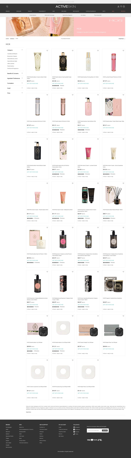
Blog (20, 438)
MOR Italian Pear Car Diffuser (110, 342)
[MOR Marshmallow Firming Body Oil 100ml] (88, 62)
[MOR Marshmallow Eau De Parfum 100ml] (37, 239)
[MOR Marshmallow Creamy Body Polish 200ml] (37, 62)
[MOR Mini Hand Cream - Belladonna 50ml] (63, 195)
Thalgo (7, 438)
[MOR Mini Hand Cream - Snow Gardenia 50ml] (113, 151)
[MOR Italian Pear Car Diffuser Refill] (88, 372)
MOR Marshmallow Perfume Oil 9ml (61, 121)
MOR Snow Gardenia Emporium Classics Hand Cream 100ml (87, 298)
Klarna (41, 434)
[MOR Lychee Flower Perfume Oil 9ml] (113, 62)
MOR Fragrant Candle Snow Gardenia (112, 298)
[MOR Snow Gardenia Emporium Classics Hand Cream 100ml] (88, 283)
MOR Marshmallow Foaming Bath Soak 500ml (61, 77)
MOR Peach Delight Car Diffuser (85, 342)
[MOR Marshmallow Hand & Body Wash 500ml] (37, 151)
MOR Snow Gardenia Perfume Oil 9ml (36, 121)
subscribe (104, 430)
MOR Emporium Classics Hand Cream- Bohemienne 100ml (87, 210)
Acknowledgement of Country (26, 429)
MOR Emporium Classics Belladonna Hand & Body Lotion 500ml (37, 298)
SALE (113, 11)
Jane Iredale (8, 442)
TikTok (76, 434)
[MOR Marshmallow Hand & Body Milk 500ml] (88, 106)
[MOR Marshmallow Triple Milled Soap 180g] (113, 106)
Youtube (77, 431)
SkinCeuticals (9, 447)
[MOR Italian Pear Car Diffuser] (113, 328)
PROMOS (123, 11)
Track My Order (62, 431)
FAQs (41, 442)
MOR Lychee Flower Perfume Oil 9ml (112, 77)
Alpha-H (7, 434)
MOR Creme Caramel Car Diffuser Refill (37, 386)
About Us (21, 427)
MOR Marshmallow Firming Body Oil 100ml (88, 77)
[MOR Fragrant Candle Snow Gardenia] (113, 283)
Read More (28, 412)
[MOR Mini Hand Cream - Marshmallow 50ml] (37, 195)
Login (60, 427)
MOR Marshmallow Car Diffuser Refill (61, 342)
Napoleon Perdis (9, 436)
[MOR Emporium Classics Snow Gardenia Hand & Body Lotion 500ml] (113, 239)
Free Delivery (33, 15)
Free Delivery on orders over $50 (65, 2)
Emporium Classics (12, 56)
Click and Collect (43, 429)
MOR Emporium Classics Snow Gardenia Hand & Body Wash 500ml (87, 254)
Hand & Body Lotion (12, 58)
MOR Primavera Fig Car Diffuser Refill (61, 386)
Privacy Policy (22, 440)
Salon (20, 434)
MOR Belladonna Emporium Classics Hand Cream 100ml (62, 298)
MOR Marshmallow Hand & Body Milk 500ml (87, 122)
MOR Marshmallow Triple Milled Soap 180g (113, 121)
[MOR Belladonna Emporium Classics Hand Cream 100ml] (63, 283)
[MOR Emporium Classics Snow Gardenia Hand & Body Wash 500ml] (88, 239)
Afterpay (42, 431)
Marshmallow (10, 66)
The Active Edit (97, 15)
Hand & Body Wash (12, 61)
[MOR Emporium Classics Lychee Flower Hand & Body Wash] (63, 239)
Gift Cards (21, 436)
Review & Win (22, 431)
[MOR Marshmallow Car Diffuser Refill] (63, 328)
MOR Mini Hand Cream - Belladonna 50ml (62, 209)
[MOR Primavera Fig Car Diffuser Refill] (63, 372)
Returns (41, 438)
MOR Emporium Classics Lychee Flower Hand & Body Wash (62, 254)
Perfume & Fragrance (12, 68)
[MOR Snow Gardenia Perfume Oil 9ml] (37, 106)
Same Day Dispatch (67, 15)
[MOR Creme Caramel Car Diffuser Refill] (37, 372)
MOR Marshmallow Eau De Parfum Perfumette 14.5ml (60, 166)
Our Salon (83, 15)
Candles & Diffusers (12, 54)
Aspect (7, 440)
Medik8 (7, 445)
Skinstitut (8, 431)
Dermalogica (9, 427)
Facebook (77, 429)
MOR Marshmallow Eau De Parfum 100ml (37, 254)
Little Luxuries (10, 63)
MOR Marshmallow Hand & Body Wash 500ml (36, 166)
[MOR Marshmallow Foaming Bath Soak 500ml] (63, 62)
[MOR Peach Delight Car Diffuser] (88, 328)
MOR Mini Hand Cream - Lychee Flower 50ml (87, 166)
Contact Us (42, 427)
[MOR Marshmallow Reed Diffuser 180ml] (113, 195)
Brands (12, 38)
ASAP (7, 429)
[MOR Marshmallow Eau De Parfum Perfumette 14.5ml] (63, 151)
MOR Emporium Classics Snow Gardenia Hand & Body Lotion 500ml (113, 254)
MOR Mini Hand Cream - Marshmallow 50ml (37, 209)
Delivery (41, 436)
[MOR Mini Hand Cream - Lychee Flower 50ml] (88, 151)
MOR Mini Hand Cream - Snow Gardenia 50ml (113, 166)
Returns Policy (43, 440)
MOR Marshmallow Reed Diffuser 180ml (113, 209)
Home (7, 38)
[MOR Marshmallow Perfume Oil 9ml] (63, 106)
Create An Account (63, 429)
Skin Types (61, 436)
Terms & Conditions (23, 442)
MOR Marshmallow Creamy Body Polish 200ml (36, 77)
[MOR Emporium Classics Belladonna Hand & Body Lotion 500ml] (37, 283)
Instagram (77, 427)
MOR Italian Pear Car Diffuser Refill (86, 386)
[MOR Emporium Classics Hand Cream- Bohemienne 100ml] (88, 195)
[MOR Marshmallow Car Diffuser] (37, 328)
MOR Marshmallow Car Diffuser (34, 342)
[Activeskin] (65, 6)
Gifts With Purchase (49, 15)
